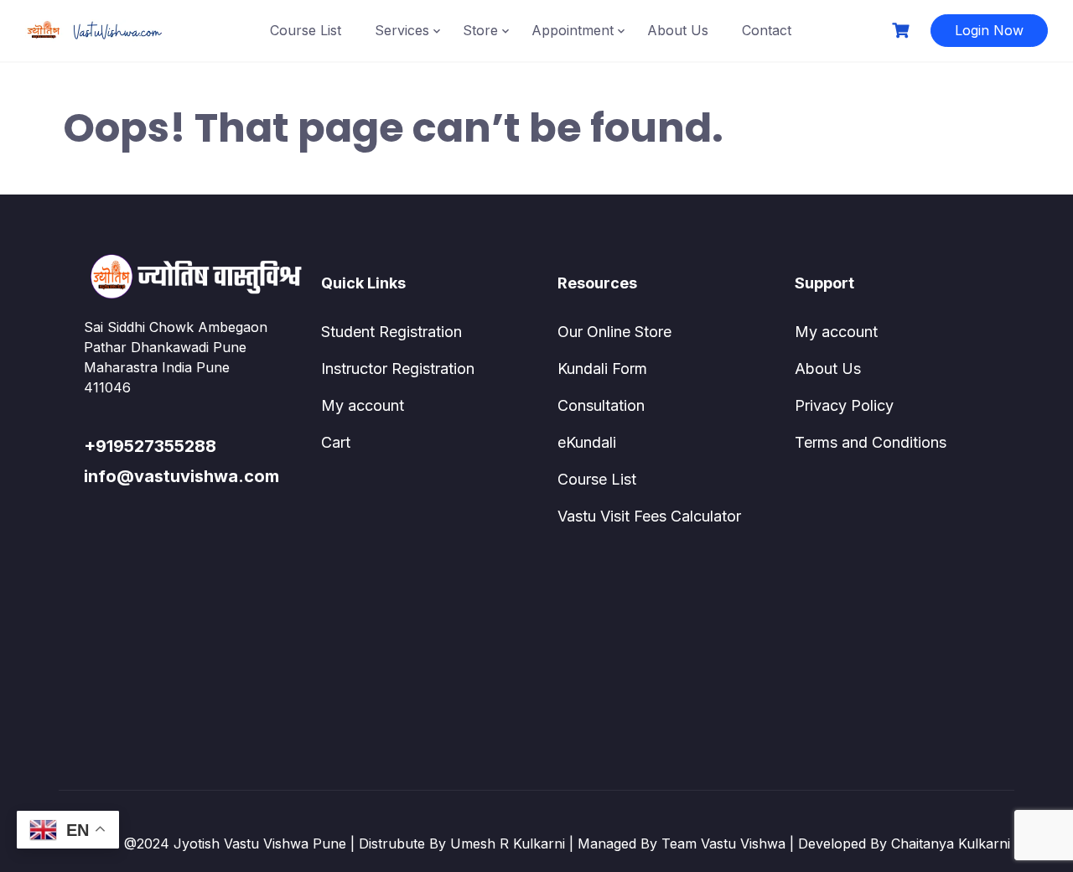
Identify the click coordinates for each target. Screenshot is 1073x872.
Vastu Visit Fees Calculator (649, 516)
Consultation (601, 405)
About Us (677, 30)
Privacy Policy (844, 405)
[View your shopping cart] (903, 31)
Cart (335, 442)
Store (480, 30)
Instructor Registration (397, 368)
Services (402, 30)
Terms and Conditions (870, 442)
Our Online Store (614, 331)
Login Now (989, 30)
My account (362, 405)
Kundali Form (602, 368)
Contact (766, 30)
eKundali (586, 442)
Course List (305, 30)
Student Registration (391, 331)
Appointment (572, 30)
